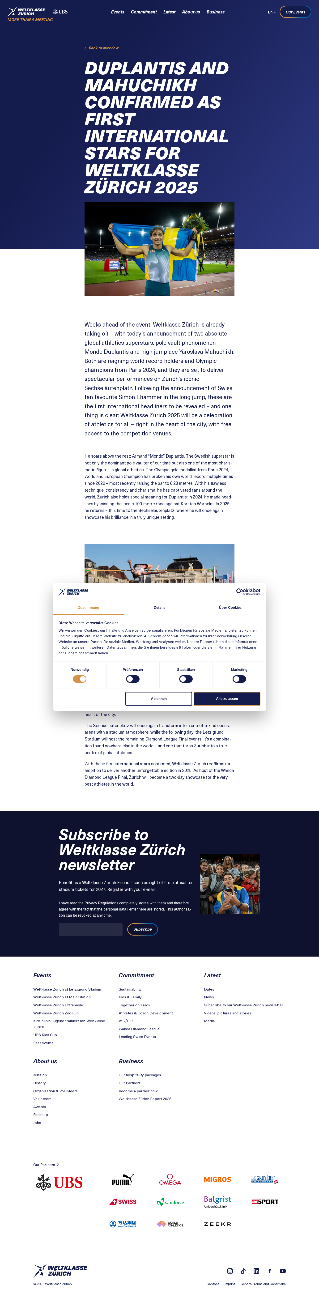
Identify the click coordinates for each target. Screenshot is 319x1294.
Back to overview (104, 48)
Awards (39, 1106)
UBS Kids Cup (45, 1034)
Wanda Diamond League (139, 1028)
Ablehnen (159, 699)
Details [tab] (159, 607)
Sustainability (130, 989)
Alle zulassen (227, 699)
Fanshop (40, 1114)
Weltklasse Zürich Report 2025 (145, 1098)
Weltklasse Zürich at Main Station (62, 997)
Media (209, 1020)
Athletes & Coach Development (146, 1013)
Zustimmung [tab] (88, 607)
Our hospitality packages (140, 1074)
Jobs (37, 1122)
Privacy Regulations (102, 903)
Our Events (295, 12)
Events (117, 12)
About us (191, 12)
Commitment (144, 12)
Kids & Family (130, 997)
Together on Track (134, 1005)
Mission (40, 1074)
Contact (213, 1283)
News (209, 997)
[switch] (133, 679)
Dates (209, 989)
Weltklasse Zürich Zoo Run (56, 1013)
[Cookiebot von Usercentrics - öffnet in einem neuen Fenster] (239, 592)
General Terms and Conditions (263, 1283)
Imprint (230, 1283)
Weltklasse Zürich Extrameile (58, 1005)
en (270, 12)
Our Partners (129, 1082)
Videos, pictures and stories (227, 1013)
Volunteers (42, 1098)
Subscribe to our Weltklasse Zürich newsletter (243, 1005)
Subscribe (142, 929)
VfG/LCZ (126, 1020)
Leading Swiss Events (137, 1036)
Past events (43, 1042)
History (39, 1082)
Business (216, 12)
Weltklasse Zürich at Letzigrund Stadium (67, 989)
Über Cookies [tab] (230, 607)
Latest (169, 12)
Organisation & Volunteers (55, 1091)
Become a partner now (138, 1091)
